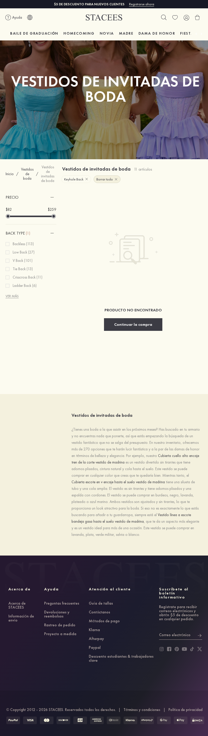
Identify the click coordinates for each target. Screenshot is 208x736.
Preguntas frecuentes (61, 603)
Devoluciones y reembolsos (57, 614)
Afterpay (96, 639)
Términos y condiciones (142, 709)
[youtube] (184, 649)
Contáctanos (99, 612)
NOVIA (107, 33)
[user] (186, 17)
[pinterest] (176, 649)
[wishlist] (175, 17)
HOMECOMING (79, 33)
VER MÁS (12, 296)
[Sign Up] (199, 634)
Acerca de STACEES (17, 605)
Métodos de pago (104, 621)
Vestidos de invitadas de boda (47, 174)
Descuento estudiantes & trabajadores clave (121, 658)
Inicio (10, 173)
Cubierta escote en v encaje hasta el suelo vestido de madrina (118, 482)
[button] (31, 197)
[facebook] (169, 649)
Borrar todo (104, 179)
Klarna (94, 630)
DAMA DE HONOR (156, 33)
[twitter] (199, 649)
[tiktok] (192, 649)
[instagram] (161, 649)
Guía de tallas (101, 603)
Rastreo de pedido (59, 625)
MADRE (126, 33)
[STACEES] (104, 17)
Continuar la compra (133, 324)
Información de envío (21, 618)
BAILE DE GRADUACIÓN (34, 33)
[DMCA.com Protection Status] (197, 720)
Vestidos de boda (27, 174)
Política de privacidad (185, 709)
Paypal (95, 648)
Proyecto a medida (60, 634)
